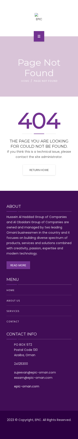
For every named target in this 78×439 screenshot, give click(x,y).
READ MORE (18, 265)
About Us (13, 300)
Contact (12, 321)
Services (13, 311)
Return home (39, 170)
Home (25, 81)
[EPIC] (39, 17)
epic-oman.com (26, 386)
